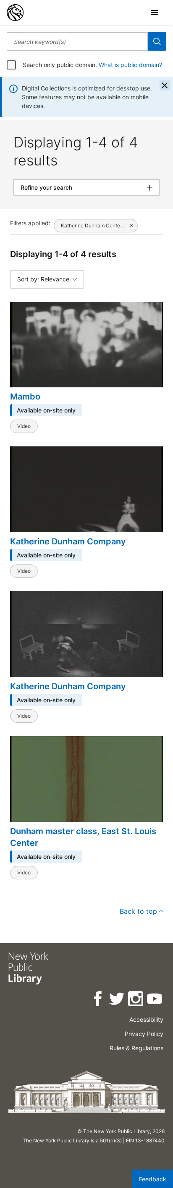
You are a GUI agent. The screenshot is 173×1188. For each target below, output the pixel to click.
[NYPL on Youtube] (155, 1000)
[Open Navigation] (154, 12)
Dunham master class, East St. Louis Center (83, 837)
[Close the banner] (165, 85)
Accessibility (146, 1019)
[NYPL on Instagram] (136, 1000)
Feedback (152, 1179)
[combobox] (77, 41)
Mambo (25, 397)
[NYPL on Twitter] (117, 1000)
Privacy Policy (144, 1033)
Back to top (138, 911)
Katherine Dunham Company (68, 541)
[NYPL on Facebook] (98, 1000)
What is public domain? (130, 64)
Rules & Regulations (136, 1047)
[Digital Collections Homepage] (15, 12)
